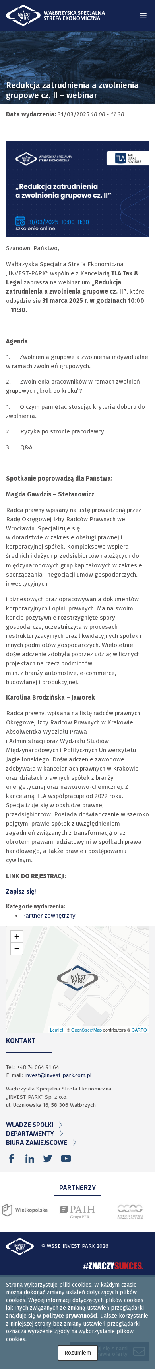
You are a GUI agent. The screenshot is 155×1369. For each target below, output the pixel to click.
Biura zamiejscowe (36, 1143)
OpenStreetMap (86, 1029)
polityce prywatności (70, 1315)
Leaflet (56, 1029)
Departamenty (30, 1134)
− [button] (16, 948)
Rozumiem (77, 1352)
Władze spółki (29, 1125)
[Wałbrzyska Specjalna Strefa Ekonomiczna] (55, 15)
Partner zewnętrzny (49, 915)
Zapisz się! (21, 891)
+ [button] (16, 936)
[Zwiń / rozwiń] (143, 15)
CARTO (139, 1029)
